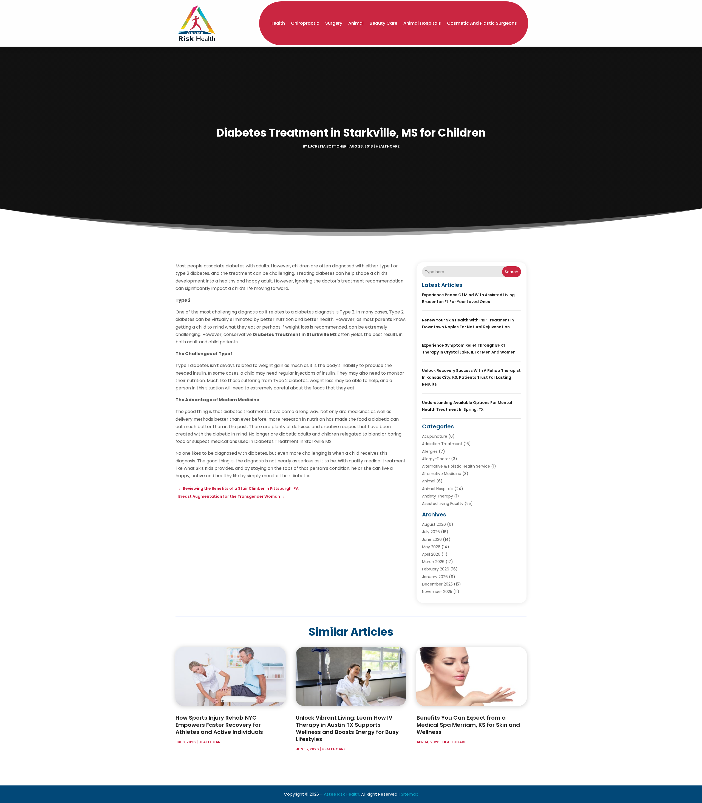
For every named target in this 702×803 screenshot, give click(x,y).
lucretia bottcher (327, 146)
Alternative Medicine (441, 473)
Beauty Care (383, 23)
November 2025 (437, 591)
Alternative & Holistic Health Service (456, 466)
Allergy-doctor (436, 459)
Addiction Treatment (442, 443)
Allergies (430, 451)
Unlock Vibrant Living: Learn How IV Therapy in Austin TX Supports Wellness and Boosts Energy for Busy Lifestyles (347, 728)
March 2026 (433, 561)
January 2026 (435, 576)
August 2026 (434, 524)
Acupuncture (434, 436)
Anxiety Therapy (437, 496)
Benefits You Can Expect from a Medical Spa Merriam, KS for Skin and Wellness (468, 725)
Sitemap (409, 794)
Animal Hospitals (422, 23)
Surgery (333, 23)
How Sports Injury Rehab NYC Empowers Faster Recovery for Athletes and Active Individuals (219, 725)
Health (277, 23)
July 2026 (431, 532)
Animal (356, 23)
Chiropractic (305, 23)
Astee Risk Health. (342, 794)
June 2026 (432, 539)
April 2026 (431, 554)
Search (511, 272)
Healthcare (388, 146)
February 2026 (435, 569)
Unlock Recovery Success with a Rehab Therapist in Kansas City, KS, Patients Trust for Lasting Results (471, 377)
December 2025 (437, 584)
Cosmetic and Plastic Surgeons (482, 23)
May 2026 (431, 547)
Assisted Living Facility (442, 503)
